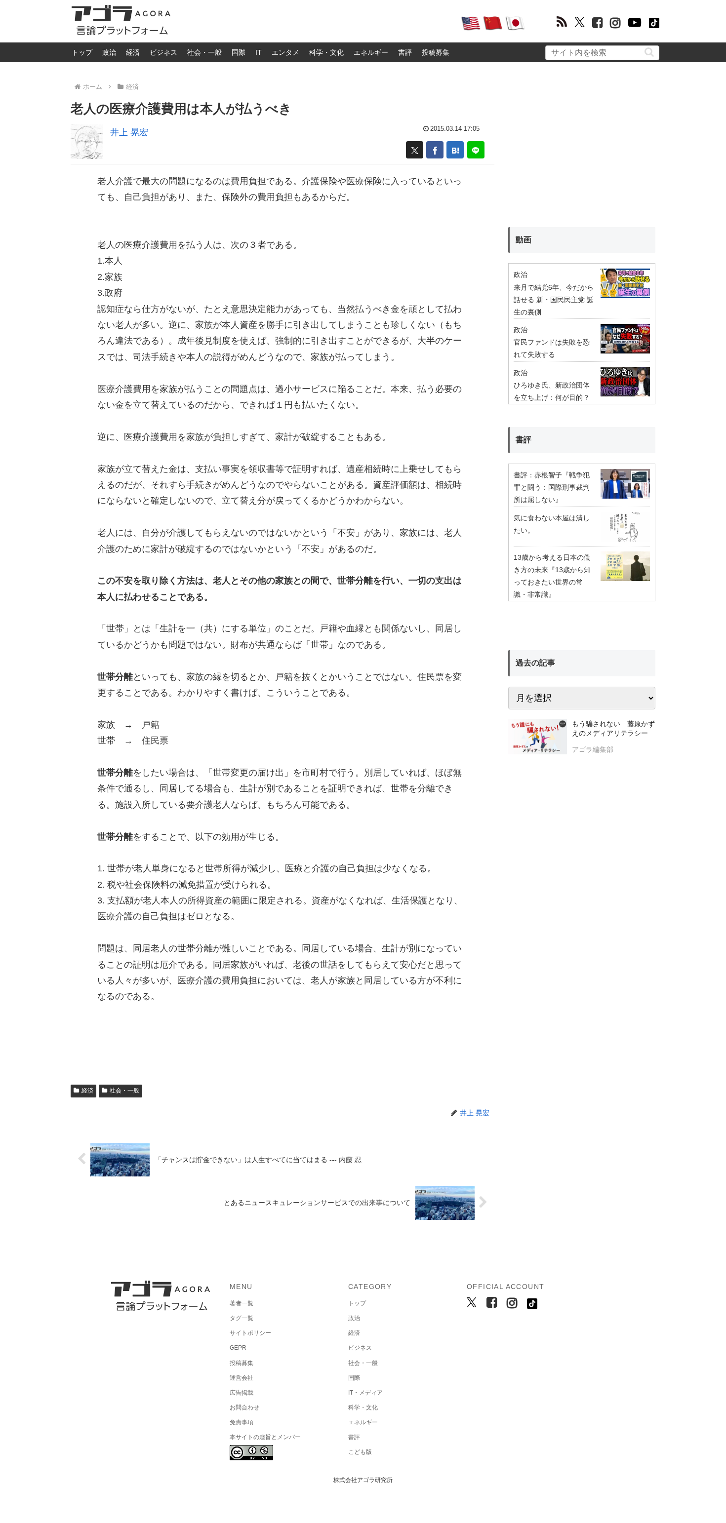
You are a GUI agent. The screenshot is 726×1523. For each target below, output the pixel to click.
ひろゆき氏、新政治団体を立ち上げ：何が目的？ (552, 391)
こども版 (360, 1451)
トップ (82, 52)
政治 (109, 52)
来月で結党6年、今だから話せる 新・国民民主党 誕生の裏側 (554, 299)
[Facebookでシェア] (435, 149)
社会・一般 (204, 52)
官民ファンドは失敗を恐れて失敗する (552, 348)
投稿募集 (435, 52)
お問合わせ (244, 1407)
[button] (649, 52)
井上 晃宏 (129, 132)
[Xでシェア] (414, 149)
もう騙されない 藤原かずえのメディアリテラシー (613, 729)
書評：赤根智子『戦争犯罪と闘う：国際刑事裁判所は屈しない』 (552, 487)
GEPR (238, 1347)
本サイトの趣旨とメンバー (265, 1437)
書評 (405, 52)
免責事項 (241, 1422)
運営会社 (241, 1377)
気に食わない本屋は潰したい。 (552, 524)
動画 (523, 239)
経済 (133, 52)
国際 (238, 52)
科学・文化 (326, 52)
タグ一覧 (241, 1318)
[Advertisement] (315, 23)
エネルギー (371, 52)
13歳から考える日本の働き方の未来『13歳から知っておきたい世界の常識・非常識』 (552, 576)
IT (258, 52)
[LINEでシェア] (475, 149)
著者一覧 (241, 1303)
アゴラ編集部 (592, 749)
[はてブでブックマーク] (455, 149)
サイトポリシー (250, 1332)
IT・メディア (365, 1392)
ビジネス (163, 52)
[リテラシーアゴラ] (537, 738)
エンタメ (285, 52)
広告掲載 (241, 1392)
